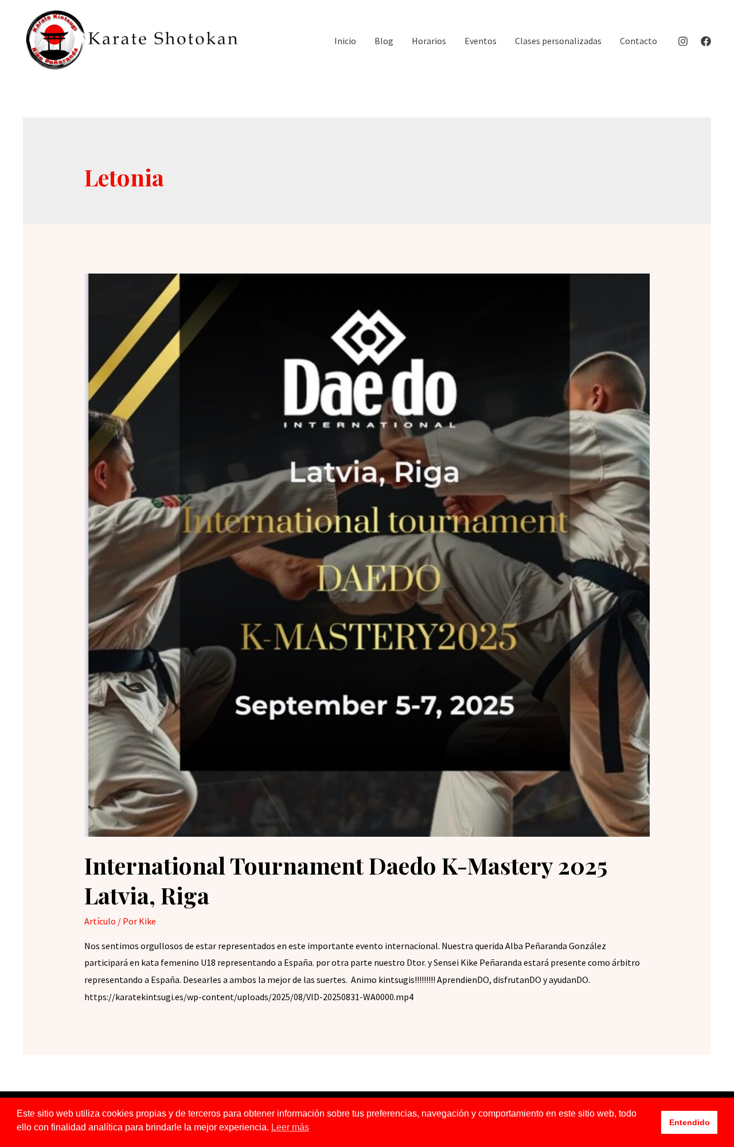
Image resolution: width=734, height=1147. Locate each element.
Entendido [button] (689, 1122)
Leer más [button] (290, 1127)
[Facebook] (706, 41)
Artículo (100, 921)
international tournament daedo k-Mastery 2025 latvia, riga (345, 880)
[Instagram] (683, 41)
